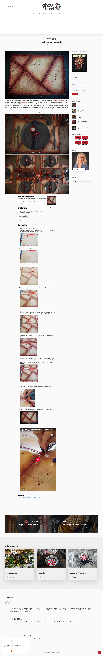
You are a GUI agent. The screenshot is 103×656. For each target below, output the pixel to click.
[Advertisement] (51, 25)
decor (49, 39)
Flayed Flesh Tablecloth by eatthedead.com (31, 497)
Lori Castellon (48, 44)
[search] (97, 6)
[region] (15, 646)
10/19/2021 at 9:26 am (18, 619)
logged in (29, 638)
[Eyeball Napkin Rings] (28, 524)
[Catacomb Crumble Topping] (75, 524)
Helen (11, 601)
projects (54, 39)
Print (52, 207)
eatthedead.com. (24, 102)
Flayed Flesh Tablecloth (57, 100)
